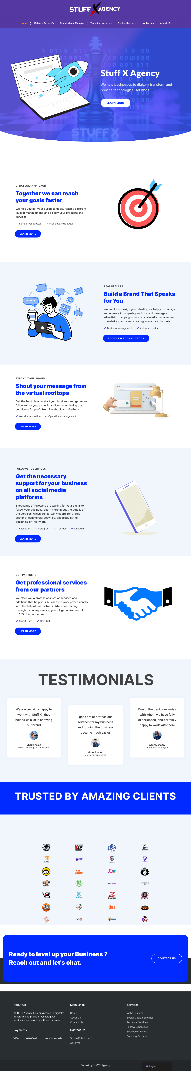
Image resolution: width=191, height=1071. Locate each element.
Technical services (101, 23)
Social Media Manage (72, 23)
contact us (148, 23)
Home (24, 23)
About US (165, 23)
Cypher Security (127, 23)
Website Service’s (44, 23)
